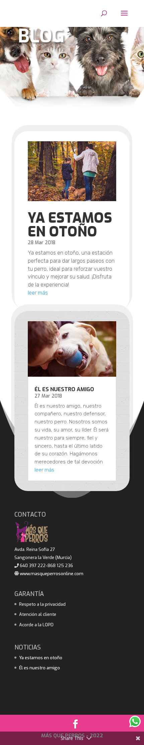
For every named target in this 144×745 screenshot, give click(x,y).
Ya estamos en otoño (70, 225)
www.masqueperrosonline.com (51, 573)
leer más (38, 293)
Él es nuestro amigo (64, 389)
